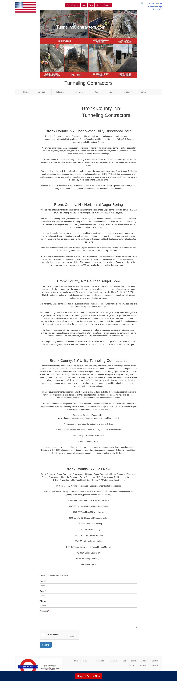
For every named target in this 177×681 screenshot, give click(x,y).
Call (84, 5)
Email (43, 591)
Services (42, 92)
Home (25, 92)
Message (44, 611)
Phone (43, 601)
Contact (144, 92)
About (127, 92)
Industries (60, 92)
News (111, 92)
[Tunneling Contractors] (39, 667)
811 (96, 92)
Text (91, 5)
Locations (79, 92)
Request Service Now (88, 676)
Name (43, 581)
